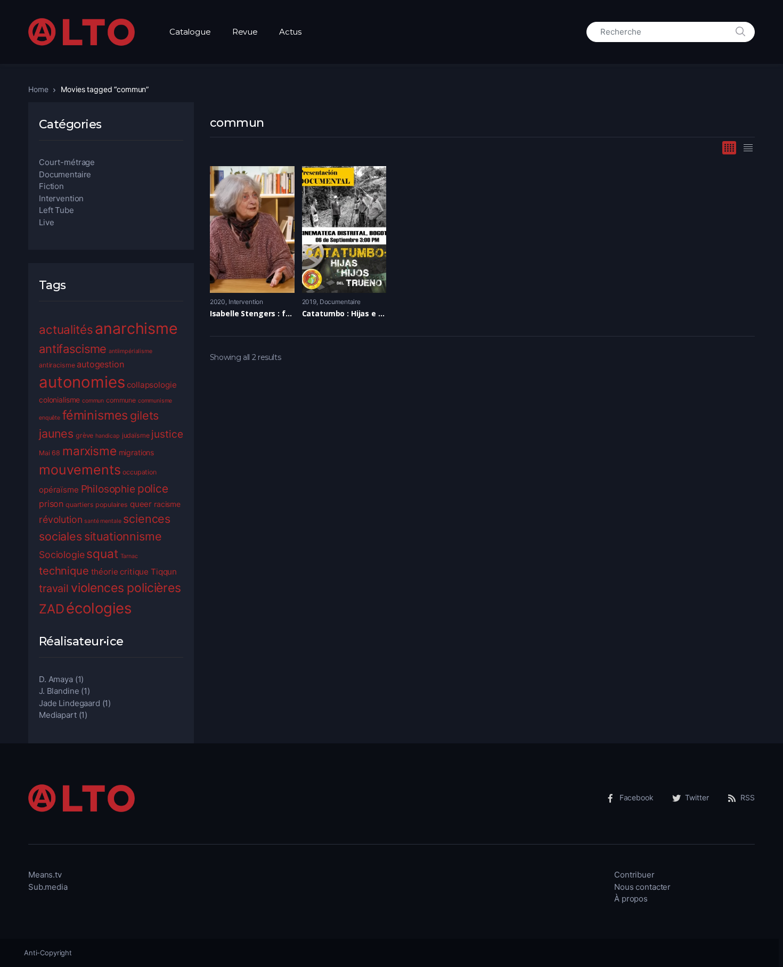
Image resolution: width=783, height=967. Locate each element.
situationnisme (123, 536)
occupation (140, 472)
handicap (107, 435)
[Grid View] (729, 147)
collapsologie (151, 385)
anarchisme (136, 328)
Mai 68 (49, 453)
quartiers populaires (97, 505)
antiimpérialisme (130, 351)
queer (141, 504)
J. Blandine (59, 691)
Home (38, 89)
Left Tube (56, 210)
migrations (136, 452)
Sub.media (48, 887)
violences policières (126, 587)
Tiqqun (164, 572)
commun (93, 400)
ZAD (51, 609)
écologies (99, 608)
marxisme (89, 451)
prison (51, 503)
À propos (631, 899)
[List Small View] (748, 148)
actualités (66, 329)
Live (46, 222)
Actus (290, 32)
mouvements (80, 470)
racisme (167, 504)
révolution (61, 519)
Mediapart (58, 715)
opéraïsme (59, 490)
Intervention (246, 302)
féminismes (95, 415)
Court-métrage (67, 162)
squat (102, 553)
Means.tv (45, 875)
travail (54, 588)
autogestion (100, 364)
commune (121, 400)
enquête (49, 417)
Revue (245, 32)
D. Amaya (56, 679)
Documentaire (340, 302)
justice (167, 434)
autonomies (82, 382)
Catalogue (190, 32)
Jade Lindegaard (69, 703)
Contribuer (634, 875)
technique (64, 570)
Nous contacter (642, 887)
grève (84, 435)
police (152, 488)
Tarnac (129, 556)
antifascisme (73, 349)
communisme (155, 400)
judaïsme (136, 435)
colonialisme (59, 399)
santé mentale (102, 521)
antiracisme (57, 365)
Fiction (51, 186)
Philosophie (108, 489)
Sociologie (62, 554)
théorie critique (120, 572)
